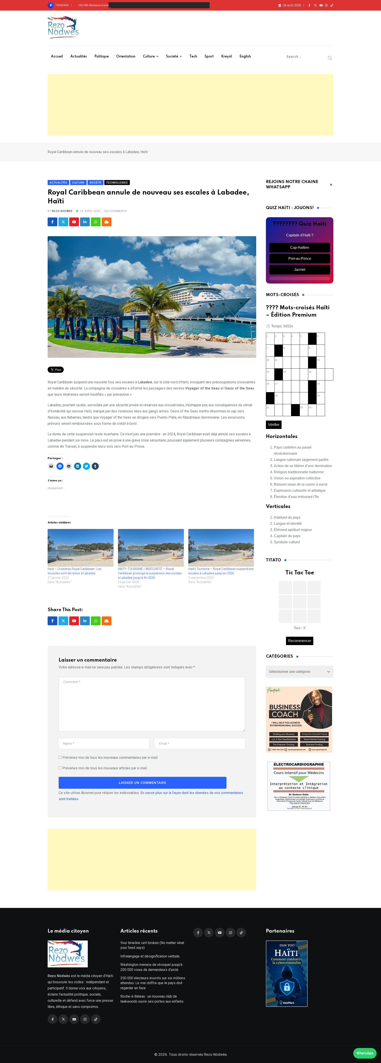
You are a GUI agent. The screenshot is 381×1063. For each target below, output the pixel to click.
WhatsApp (365, 1053)
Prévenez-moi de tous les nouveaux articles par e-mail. (105, 768)
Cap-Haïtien (299, 247)
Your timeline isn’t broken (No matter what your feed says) (152, 945)
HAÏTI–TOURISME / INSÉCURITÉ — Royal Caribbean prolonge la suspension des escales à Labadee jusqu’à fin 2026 (150, 573)
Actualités (78, 56)
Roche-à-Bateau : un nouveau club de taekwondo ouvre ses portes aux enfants (151, 998)
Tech (193, 56)
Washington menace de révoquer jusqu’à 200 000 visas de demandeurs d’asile (151, 967)
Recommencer (299, 641)
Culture (149, 56)
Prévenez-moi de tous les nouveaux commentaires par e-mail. (110, 757)
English (245, 56)
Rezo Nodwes (62, 211)
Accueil (57, 56)
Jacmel (299, 269)
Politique (101, 56)
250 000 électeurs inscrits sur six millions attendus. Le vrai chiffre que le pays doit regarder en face (140, 5)
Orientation (125, 56)
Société (172, 56)
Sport (209, 56)
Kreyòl (226, 56)
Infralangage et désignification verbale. (150, 956)
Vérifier (273, 425)
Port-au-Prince (299, 258)
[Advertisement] (190, 105)
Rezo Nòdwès (215, 1054)
